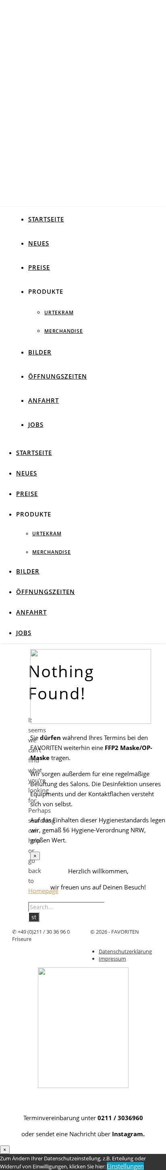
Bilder (40, 352)
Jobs (36, 424)
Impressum (112, 958)
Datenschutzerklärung (125, 951)
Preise (39, 267)
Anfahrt (43, 400)
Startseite (46, 219)
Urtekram (58, 312)
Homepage (43, 891)
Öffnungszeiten (57, 376)
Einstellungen (125, 1166)
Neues (38, 243)
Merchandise (63, 331)
